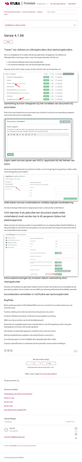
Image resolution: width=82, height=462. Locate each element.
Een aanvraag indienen (58, 4)
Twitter (8, 350)
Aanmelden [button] (72, 4)
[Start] (20, 5)
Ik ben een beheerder (28, 12)
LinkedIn (11, 350)
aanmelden (13, 445)
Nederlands (41, 4)
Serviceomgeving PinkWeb (12, 12)
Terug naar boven (10, 380)
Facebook (5, 350)
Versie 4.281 (8, 406)
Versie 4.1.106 (9, 398)
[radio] (33, 363)
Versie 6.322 (8, 402)
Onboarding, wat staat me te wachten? (18, 394)
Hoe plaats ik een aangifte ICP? (15, 410)
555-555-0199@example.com (14, 437)
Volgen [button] (8, 41)
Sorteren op (70, 421)
